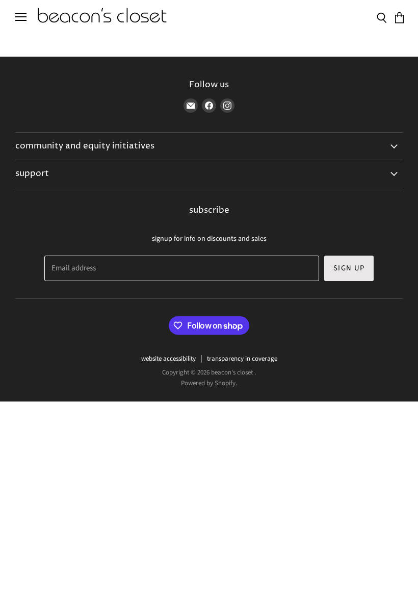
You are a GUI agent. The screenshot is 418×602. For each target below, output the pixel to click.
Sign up (348, 268)
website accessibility (168, 358)
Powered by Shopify (208, 383)
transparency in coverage (242, 358)
